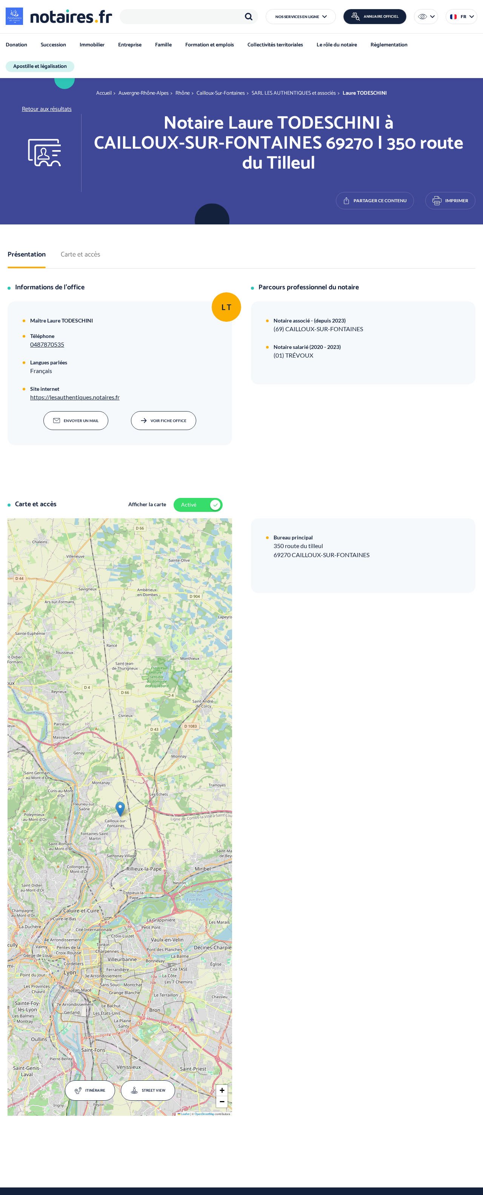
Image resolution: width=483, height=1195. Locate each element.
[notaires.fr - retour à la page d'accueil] (59, 16)
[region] (189, 16)
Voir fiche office (168, 420)
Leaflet (184, 1114)
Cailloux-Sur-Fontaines (221, 93)
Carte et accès (80, 255)
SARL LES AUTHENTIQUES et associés (294, 93)
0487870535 (47, 344)
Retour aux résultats (47, 109)
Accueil (104, 93)
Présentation (27, 255)
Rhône (182, 93)
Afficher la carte (147, 504)
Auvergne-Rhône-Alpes (143, 93)
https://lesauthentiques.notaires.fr (75, 397)
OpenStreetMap (204, 1114)
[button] (301, 16)
